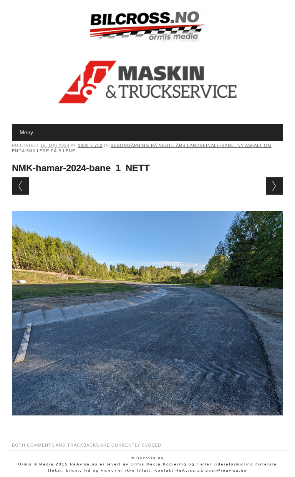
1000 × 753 (90, 145)
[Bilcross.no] (147, 40)
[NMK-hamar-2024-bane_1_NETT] (147, 423)
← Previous (20, 186)
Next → (274, 186)
